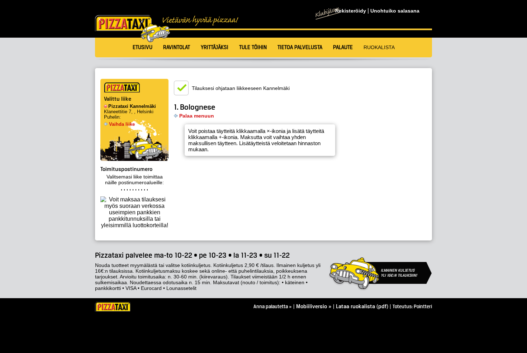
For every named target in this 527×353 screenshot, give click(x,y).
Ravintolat (176, 48)
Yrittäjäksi (214, 48)
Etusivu (142, 48)
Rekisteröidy (350, 11)
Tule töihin (253, 48)
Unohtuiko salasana (394, 11)
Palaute (343, 48)
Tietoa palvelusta (299, 48)
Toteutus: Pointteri (412, 307)
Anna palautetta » (272, 307)
